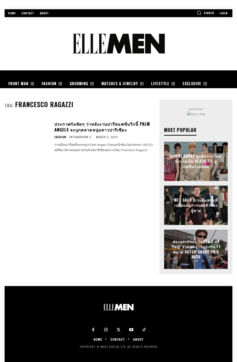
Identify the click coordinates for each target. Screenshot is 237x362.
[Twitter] (118, 330)
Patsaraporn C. (80, 137)
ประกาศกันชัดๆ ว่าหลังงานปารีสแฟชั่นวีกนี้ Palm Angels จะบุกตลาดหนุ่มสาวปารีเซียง (102, 127)
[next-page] (219, 149)
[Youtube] (131, 330)
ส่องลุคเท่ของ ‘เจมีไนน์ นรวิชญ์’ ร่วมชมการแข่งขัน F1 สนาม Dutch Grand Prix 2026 (196, 249)
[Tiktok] (144, 330)
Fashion (60, 137)
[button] (205, 12)
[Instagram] (106, 330)
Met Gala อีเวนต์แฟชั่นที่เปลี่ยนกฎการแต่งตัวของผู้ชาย (196, 205)
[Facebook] (93, 330)
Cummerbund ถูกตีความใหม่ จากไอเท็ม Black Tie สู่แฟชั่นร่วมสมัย (195, 161)
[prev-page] (211, 149)
